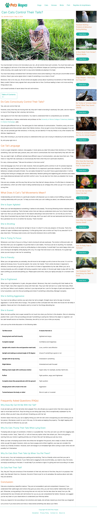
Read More (82, 34)
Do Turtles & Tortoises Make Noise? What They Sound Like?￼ (86, 105)
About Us (62, 513)
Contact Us (54, 513)
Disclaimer (35, 513)
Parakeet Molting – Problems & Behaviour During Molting (84, 27)
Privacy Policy (44, 513)
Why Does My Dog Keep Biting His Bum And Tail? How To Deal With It (85, 163)
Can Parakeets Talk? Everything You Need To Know (84, 273)
